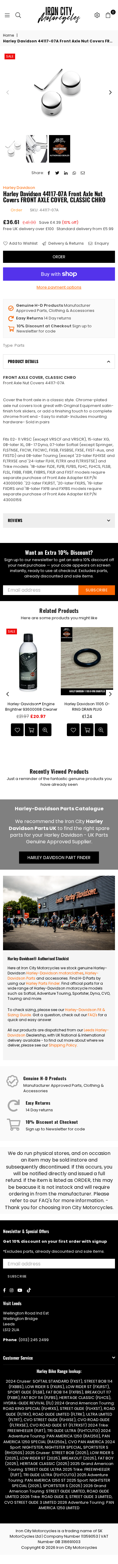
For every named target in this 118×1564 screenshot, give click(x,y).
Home (8, 35)
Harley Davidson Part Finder (59, 858)
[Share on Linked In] (66, 173)
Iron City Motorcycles (76, 1547)
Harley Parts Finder (43, 983)
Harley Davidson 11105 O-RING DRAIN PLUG (87, 706)
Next (110, 92)
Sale (10, 56)
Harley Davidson (19, 187)
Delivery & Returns (66, 243)
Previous (7, 92)
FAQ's (92, 1014)
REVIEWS (15, 520)
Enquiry (101, 243)
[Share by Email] (82, 173)
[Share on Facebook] (49, 173)
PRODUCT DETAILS (23, 361)
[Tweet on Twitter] (57, 173)
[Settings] (97, 15)
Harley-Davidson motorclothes (55, 973)
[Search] (18, 15)
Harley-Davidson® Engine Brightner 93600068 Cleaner (31, 706)
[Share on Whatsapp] (74, 173)
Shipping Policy (63, 1045)
